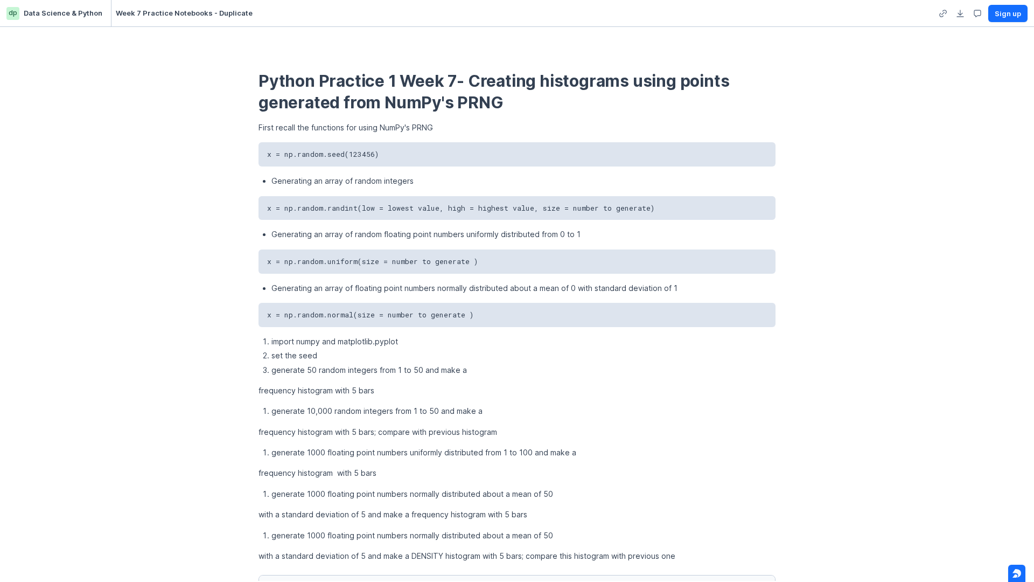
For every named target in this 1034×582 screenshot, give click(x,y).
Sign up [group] (1008, 13)
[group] (943, 13)
